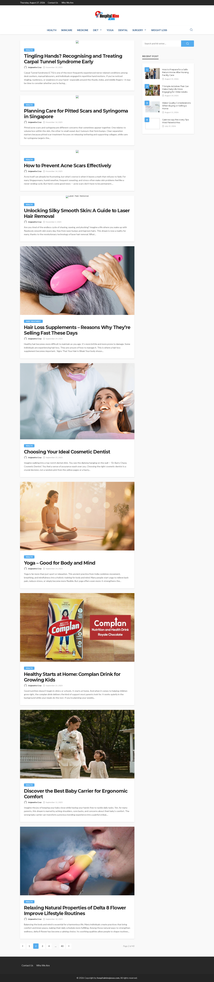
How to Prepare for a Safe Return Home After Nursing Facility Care (175, 72)
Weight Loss (159, 30)
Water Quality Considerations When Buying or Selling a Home (176, 106)
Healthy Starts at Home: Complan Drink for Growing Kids (72, 677)
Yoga (110, 30)
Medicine (82, 30)
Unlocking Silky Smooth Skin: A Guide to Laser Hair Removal (77, 213)
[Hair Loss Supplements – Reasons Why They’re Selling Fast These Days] (77, 280)
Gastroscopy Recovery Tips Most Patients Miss (175, 121)
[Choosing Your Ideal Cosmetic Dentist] (77, 401)
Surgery (137, 30)
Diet (96, 30)
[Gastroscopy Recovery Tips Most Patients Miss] (152, 123)
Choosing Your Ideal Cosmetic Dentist (67, 452)
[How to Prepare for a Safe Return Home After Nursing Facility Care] (152, 73)
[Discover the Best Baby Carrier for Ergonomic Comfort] (77, 744)
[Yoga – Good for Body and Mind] (77, 516)
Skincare (66, 30)
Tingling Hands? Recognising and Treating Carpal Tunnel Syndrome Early (73, 59)
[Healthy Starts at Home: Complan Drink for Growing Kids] (77, 627)
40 (62, 946)
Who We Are (67, 2)
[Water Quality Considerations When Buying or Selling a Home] (152, 106)
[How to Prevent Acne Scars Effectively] (77, 151)
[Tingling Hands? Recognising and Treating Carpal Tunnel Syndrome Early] (77, 42)
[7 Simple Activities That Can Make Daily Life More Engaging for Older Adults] (152, 90)
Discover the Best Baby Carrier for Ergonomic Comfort (76, 794)
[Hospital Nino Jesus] (107, 15)
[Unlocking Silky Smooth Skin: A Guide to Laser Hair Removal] (77, 197)
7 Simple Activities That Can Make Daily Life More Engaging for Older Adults (175, 89)
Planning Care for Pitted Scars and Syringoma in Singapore (76, 113)
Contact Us (53, 2)
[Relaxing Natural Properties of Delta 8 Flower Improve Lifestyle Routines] (77, 861)
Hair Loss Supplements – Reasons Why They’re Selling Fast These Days (77, 330)
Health (51, 30)
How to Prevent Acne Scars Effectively (67, 165)
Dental (123, 30)
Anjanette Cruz (35, 67)
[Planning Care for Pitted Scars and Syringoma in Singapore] (77, 96)
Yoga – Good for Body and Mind (59, 563)
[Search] (191, 30)
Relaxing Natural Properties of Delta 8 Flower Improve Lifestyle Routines (75, 910)
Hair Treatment (33, 321)
